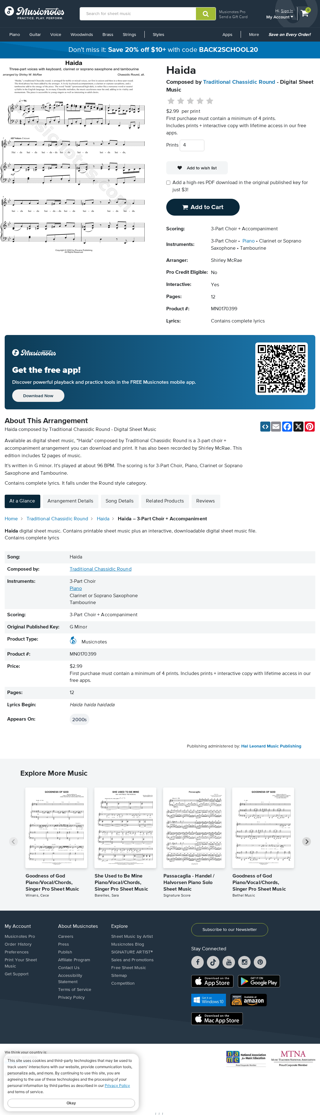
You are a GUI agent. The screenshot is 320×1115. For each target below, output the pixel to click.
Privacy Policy (71, 997)
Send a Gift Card (233, 17)
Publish (65, 952)
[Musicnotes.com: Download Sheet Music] (34, 13)
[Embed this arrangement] (265, 427)
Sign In (287, 10)
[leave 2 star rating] (181, 101)
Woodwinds (82, 34)
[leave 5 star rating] (209, 101)
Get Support (16, 974)
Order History (18, 944)
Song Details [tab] (119, 501)
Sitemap (119, 975)
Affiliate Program (74, 960)
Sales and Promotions (132, 960)
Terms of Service (75, 990)
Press (63, 944)
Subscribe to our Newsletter (229, 930)
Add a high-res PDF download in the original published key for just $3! (240, 186)
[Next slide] (306, 841)
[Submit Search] (206, 14)
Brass (107, 34)
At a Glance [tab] (22, 501)
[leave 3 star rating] (190, 101)
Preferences (17, 952)
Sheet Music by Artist (132, 936)
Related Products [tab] (165, 501)
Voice (55, 34)
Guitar (35, 34)
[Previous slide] (13, 841)
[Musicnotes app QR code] (281, 372)
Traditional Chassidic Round (239, 82)
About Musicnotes (78, 926)
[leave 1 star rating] (171, 101)
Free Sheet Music (128, 968)
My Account (278, 16)
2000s (79, 719)
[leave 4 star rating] (200, 101)
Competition (123, 983)
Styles (158, 34)
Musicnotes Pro (232, 12)
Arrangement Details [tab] (70, 501)
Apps (227, 34)
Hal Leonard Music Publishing (271, 746)
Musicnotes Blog (127, 944)
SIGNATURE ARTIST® (132, 952)
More (256, 37)
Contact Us (69, 968)
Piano (14, 34)
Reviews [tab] (205, 501)
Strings (129, 34)
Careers (66, 936)
